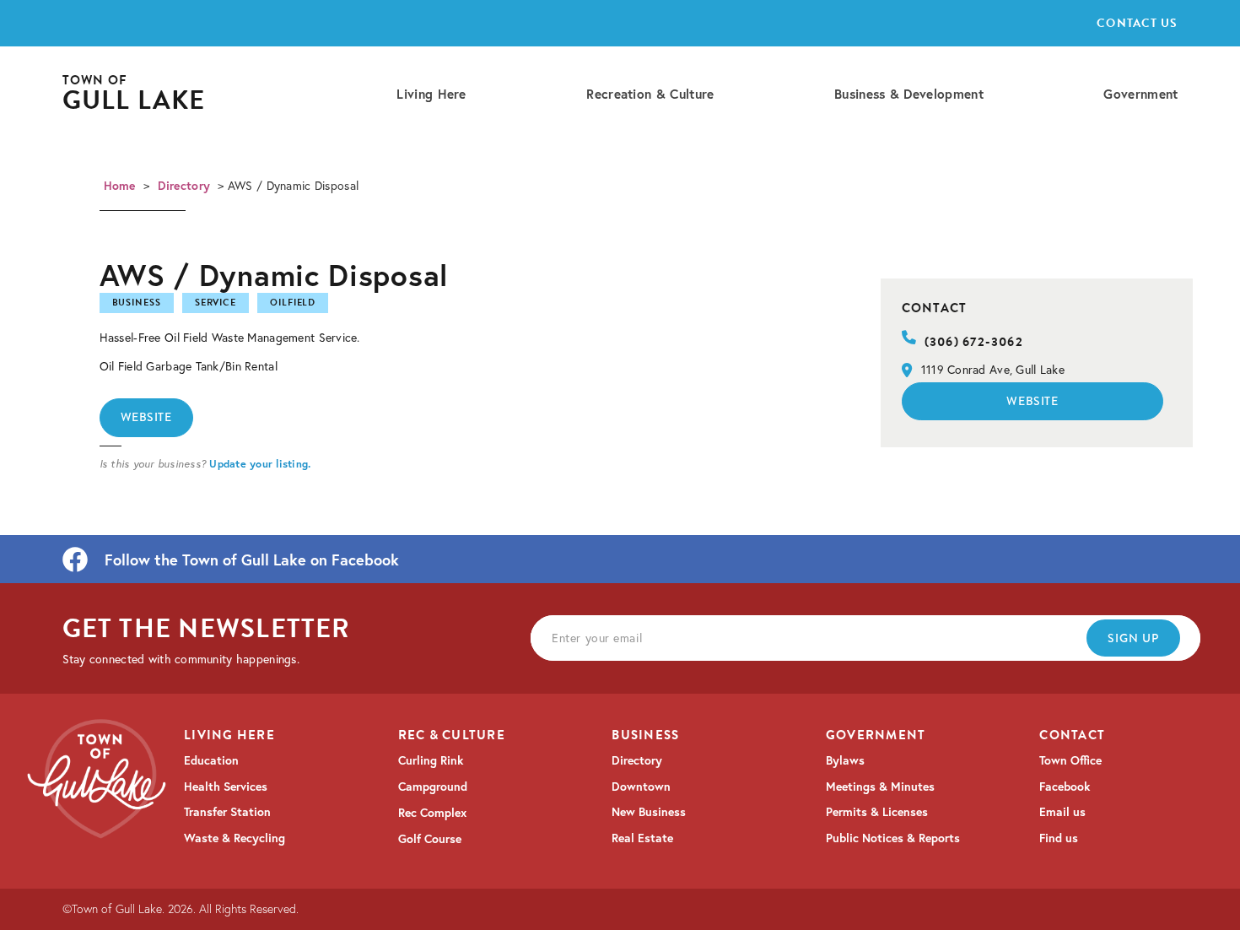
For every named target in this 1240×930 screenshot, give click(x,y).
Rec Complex (432, 812)
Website (146, 416)
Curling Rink (430, 760)
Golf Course (429, 838)
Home (120, 185)
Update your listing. (259, 463)
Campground (432, 786)
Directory (184, 185)
